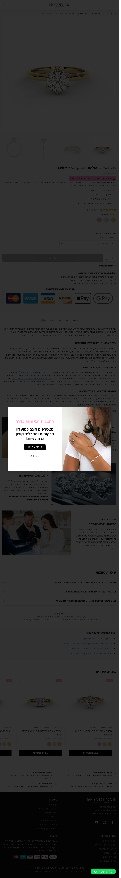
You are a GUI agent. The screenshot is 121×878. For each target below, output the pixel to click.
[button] (103, 871)
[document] (59, 439)
